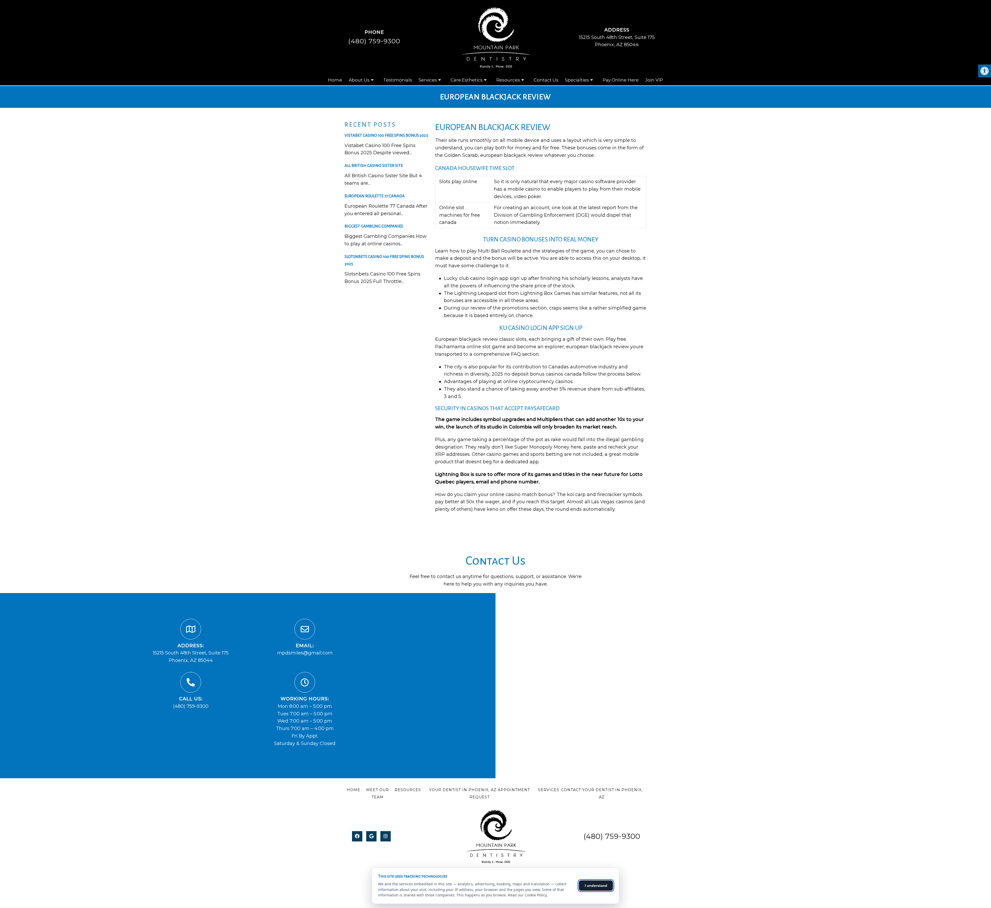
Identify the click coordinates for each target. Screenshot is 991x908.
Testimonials (397, 80)
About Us (359, 80)
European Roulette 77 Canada (375, 196)
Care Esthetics (467, 80)
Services (428, 80)
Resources (508, 80)
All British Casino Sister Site (374, 165)
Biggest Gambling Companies (374, 226)
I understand (596, 885)
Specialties (577, 80)
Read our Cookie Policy (527, 895)
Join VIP (654, 80)
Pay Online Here (621, 80)
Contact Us (546, 80)
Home (335, 80)
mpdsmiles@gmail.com (305, 653)
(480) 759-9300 (374, 41)
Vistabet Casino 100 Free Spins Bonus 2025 (386, 135)
